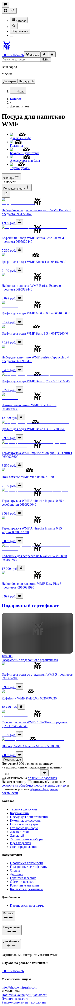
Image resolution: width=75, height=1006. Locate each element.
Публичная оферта (15, 998)
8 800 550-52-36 (13, 55)
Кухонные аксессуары (25, 820)
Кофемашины (19, 813)
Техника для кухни (23, 809)
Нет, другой (26, 81)
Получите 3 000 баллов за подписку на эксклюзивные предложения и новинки (32, 765)
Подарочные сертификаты (29, 866)
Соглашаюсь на (31, 778)
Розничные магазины (25, 885)
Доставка (16, 874)
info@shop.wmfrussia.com (19, 987)
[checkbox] (3, 779)
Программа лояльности (26, 863)
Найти (45, 59)
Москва (34, 55)
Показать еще (12, 759)
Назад (20, 91)
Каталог (21, 20)
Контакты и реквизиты (26, 889)
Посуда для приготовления (29, 817)
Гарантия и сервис (23, 878)
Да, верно (9, 81)
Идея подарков (20, 843)
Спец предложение (23, 846)
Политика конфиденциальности (24, 995)
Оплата (15, 870)
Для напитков (20, 832)
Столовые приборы (24, 828)
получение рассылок (42, 778)
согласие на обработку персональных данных (34, 785)
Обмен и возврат (22, 881)
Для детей (17, 835)
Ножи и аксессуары (24, 824)
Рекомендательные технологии (24, 1002)
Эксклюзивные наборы (26, 839)
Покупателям (20, 31)
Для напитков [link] (20, 106)
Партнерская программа (27, 905)
